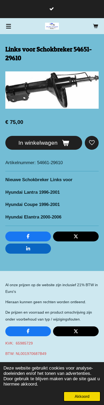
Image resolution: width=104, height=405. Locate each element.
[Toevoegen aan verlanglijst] (92, 143)
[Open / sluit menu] (8, 26)
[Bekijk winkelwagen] (95, 26)
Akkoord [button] (82, 396)
